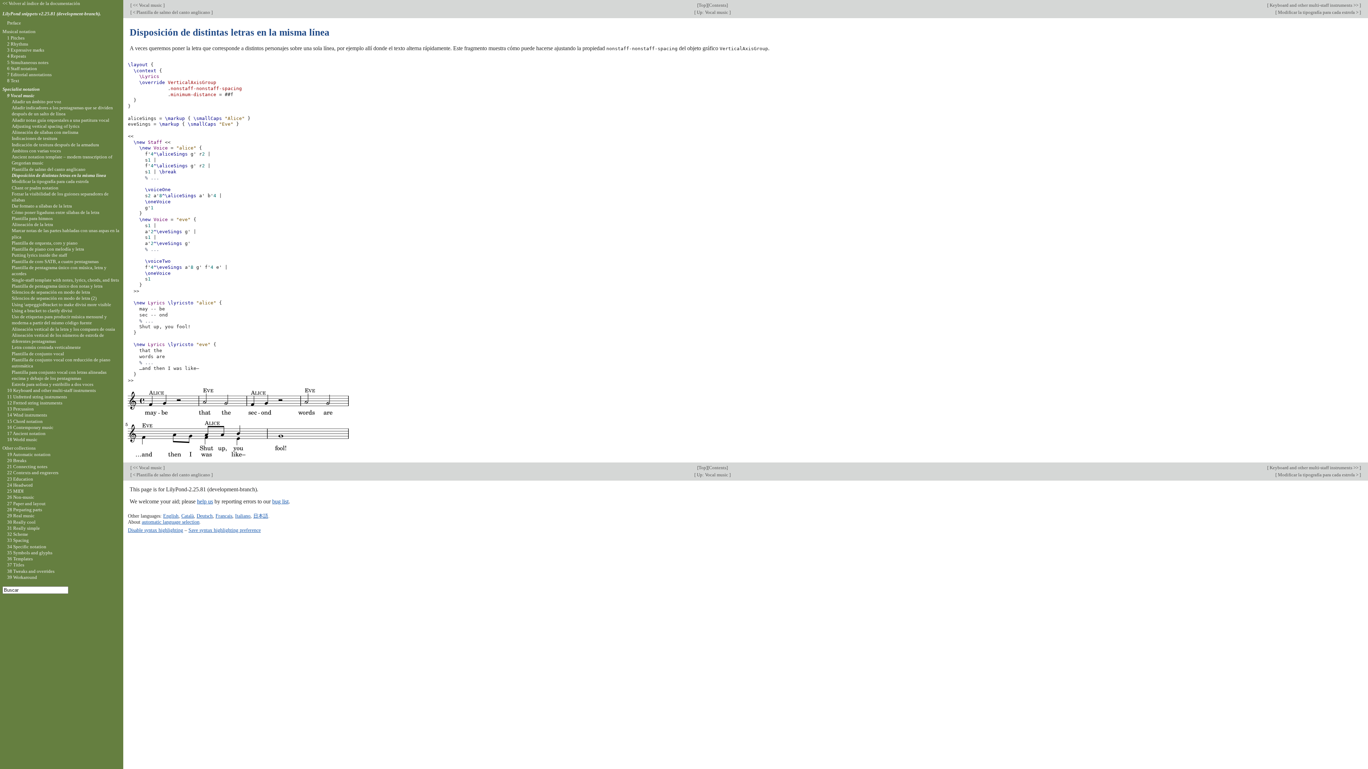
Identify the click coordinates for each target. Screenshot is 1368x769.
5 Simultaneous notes (27, 62)
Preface (14, 23)
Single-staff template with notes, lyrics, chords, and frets (65, 280)
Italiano (242, 516)
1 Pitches (16, 38)
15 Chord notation (25, 421)
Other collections (19, 448)
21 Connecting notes (27, 466)
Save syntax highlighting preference (224, 530)
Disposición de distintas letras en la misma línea (59, 175)
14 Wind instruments (27, 415)
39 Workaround (22, 577)
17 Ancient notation (26, 433)
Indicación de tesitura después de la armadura (55, 144)
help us (205, 501)
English (170, 516)
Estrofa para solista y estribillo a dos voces (52, 384)
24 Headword (20, 485)
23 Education (20, 479)
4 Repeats (16, 56)
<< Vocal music (147, 5)
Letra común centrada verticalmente (46, 347)
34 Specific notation (26, 546)
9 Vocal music (21, 95)
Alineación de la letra (32, 224)
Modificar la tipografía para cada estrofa (50, 181)
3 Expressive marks (25, 50)
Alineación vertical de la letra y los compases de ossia (63, 329)
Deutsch (205, 516)
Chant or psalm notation (35, 187)
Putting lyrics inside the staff (39, 255)
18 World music (22, 439)
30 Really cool (21, 522)
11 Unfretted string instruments (37, 396)
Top (702, 5)
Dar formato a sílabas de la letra (42, 206)
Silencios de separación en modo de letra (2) (54, 298)
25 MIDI (15, 491)
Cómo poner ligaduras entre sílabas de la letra (55, 212)
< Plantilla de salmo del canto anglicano (171, 12)
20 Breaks (16, 460)
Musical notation (19, 31)
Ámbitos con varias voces (36, 150)
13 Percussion (20, 409)
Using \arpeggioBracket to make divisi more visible (61, 304)
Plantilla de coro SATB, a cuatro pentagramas (55, 261)
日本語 (260, 516)
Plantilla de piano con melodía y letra (48, 249)
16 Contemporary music (30, 427)
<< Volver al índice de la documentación (41, 3)
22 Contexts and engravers (32, 472)
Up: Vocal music (712, 12)
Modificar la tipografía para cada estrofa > (1318, 12)
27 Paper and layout (26, 503)
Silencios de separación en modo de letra (51, 292)
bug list (280, 501)
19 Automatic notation (29, 454)
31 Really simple (23, 528)
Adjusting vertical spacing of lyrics (45, 126)
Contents (717, 5)
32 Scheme (17, 534)
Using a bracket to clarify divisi (42, 310)
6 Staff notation (22, 68)
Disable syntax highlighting (155, 530)
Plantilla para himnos (32, 218)
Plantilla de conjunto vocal (38, 353)
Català (187, 516)
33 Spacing (18, 540)
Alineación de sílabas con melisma (45, 132)
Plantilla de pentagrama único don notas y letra (57, 286)
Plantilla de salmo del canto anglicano (49, 169)
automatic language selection (171, 522)
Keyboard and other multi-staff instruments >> (1314, 5)
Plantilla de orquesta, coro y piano (45, 243)
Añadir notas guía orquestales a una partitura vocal (60, 120)
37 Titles (15, 564)
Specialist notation (21, 89)
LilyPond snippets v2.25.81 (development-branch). (51, 13)
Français (224, 516)
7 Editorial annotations (29, 74)
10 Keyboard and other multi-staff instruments (51, 390)
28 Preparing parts (24, 509)
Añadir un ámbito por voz (36, 101)
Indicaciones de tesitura (34, 138)
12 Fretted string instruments (34, 403)
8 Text (13, 80)
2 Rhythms (17, 44)
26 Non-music (20, 497)
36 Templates (20, 558)
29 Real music (21, 515)
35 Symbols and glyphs (29, 552)
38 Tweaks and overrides (31, 571)
